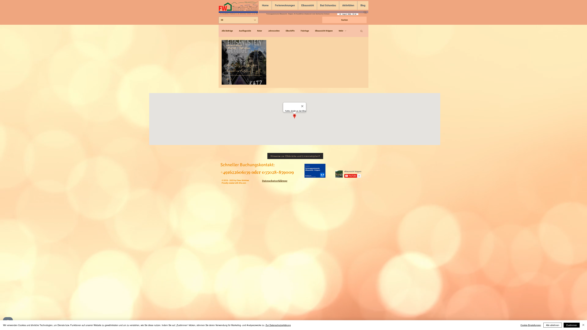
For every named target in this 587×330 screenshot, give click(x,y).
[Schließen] (583, 325)
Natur (259, 31)
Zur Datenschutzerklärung (278, 325)
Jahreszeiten (274, 31)
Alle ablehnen (552, 325)
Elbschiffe (290, 31)
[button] (361, 31)
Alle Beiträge (227, 31)
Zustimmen (571, 325)
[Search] (365, 12)
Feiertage (305, 31)
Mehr (341, 31)
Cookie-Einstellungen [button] (531, 325)
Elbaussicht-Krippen (324, 31)
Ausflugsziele (245, 31)
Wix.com (242, 183)
